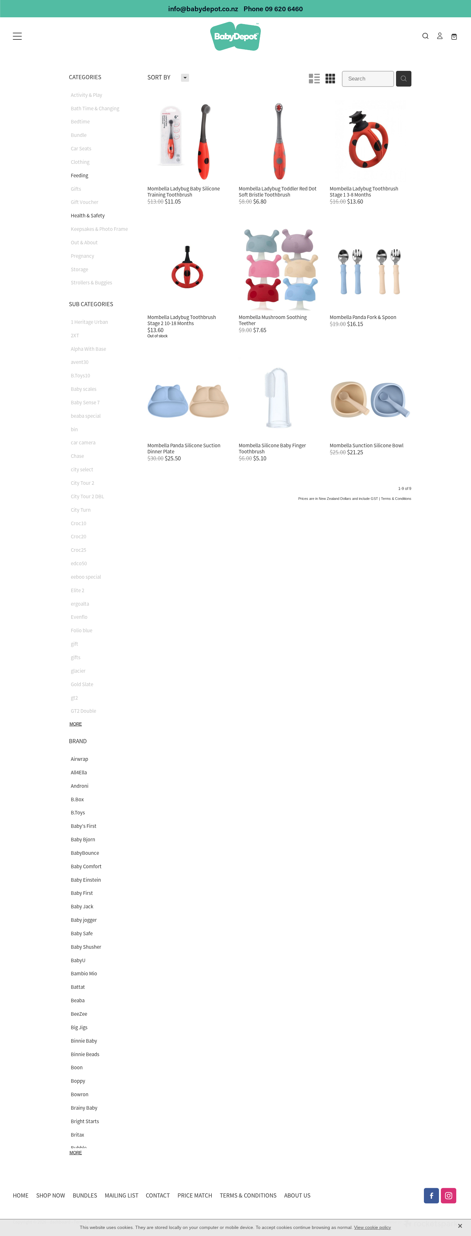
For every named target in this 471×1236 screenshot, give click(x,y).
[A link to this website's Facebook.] (431, 1196)
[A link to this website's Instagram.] (448, 1196)
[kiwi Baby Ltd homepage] (235, 36)
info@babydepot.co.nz (203, 8)
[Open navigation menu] (68, 36)
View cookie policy (372, 1227)
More (76, 724)
